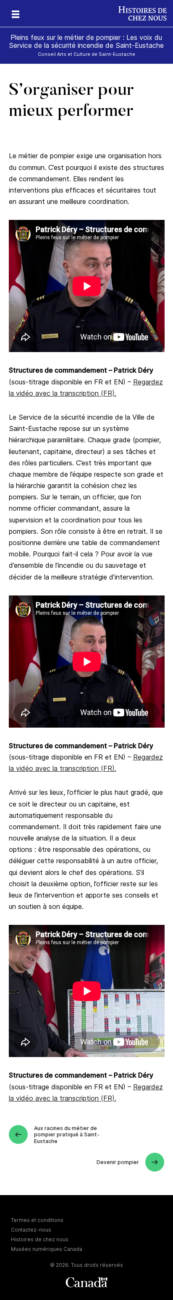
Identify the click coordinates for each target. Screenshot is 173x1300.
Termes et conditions (37, 1220)
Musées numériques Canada (46, 1249)
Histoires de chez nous (39, 1239)
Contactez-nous (31, 1230)
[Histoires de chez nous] (145, 13)
